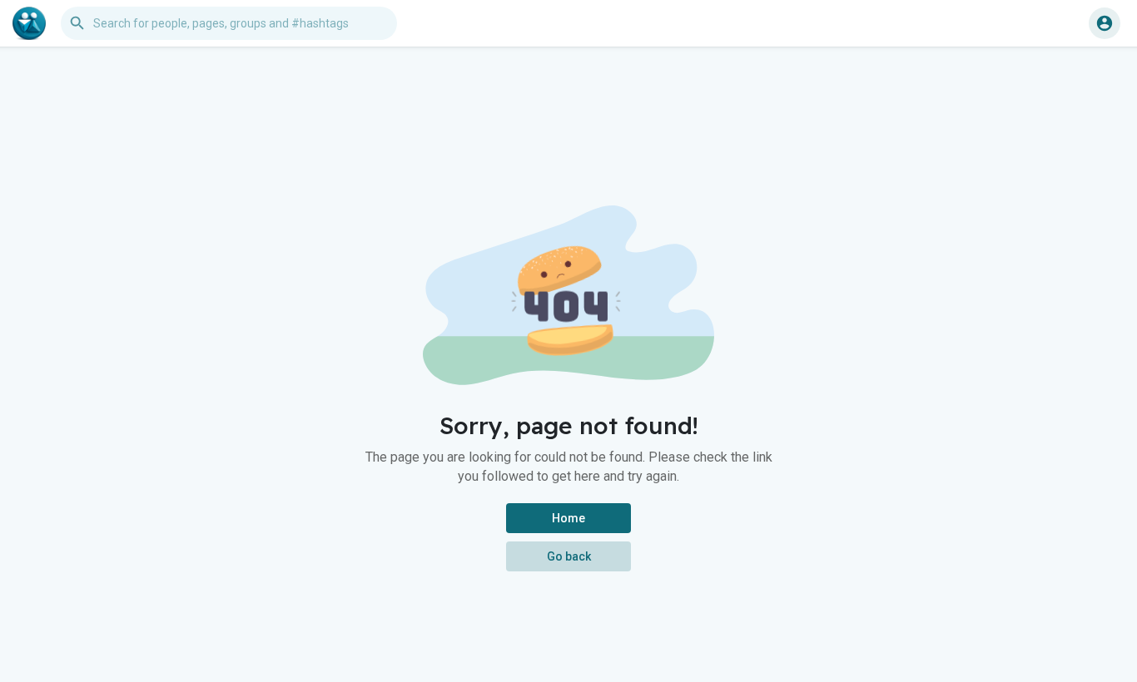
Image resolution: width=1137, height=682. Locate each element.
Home (568, 518)
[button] (1104, 23)
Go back (569, 556)
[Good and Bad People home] (29, 23)
